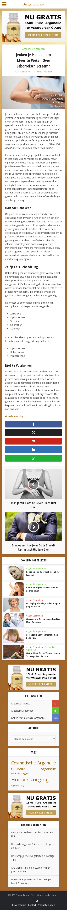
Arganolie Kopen (46, 904)
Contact (32, 904)
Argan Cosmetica (34, 600)
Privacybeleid (19, 904)
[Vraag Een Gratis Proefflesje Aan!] (33, 26)
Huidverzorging (15, 416)
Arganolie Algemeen (33, 48)
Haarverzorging (20, 773)
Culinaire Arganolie (33, 768)
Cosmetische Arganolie (33, 763)
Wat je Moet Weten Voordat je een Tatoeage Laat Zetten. (43, 655)
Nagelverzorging (17, 785)
